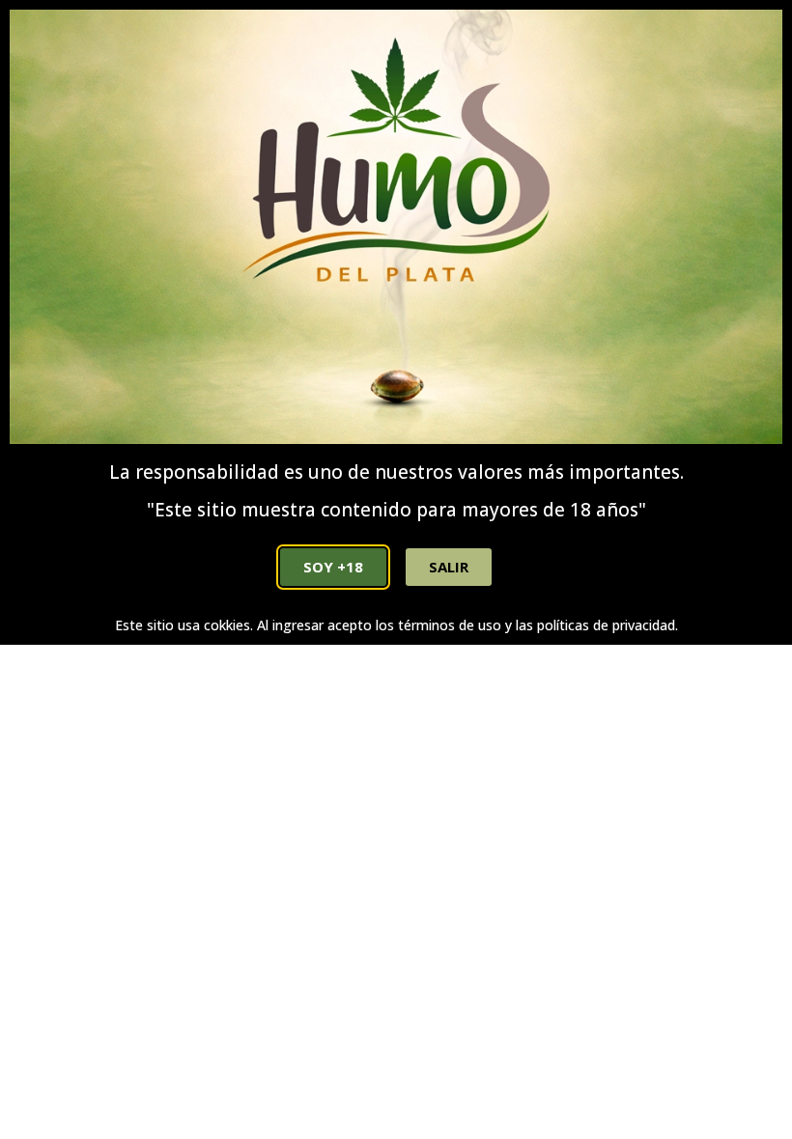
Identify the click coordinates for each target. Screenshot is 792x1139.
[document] (396, 569)
